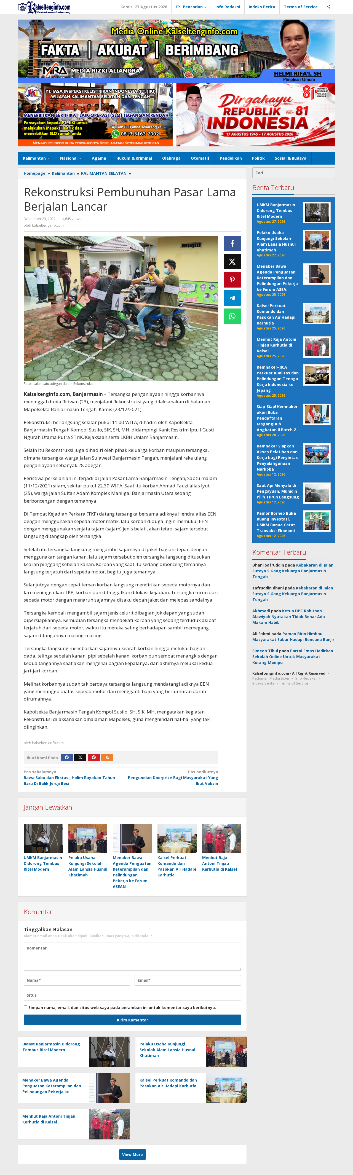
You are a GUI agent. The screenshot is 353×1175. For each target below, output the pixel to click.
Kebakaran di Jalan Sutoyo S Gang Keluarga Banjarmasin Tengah (292, 570)
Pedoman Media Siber (271, 678)
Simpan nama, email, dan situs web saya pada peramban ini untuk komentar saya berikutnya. (122, 1007)
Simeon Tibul (265, 650)
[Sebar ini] (232, 243)
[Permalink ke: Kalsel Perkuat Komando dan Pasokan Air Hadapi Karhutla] (177, 838)
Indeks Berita (263, 683)
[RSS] (107, 757)
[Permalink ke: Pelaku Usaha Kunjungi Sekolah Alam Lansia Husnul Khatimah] (88, 838)
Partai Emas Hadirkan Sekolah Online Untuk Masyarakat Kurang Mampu (292, 656)
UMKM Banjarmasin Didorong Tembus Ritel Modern (43, 863)
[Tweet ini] (232, 261)
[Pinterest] (94, 757)
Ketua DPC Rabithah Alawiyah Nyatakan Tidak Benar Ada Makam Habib (288, 616)
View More (132, 1154)
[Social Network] (328, 7)
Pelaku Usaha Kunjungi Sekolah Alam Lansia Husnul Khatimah (167, 1049)
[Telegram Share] (232, 298)
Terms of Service (294, 683)
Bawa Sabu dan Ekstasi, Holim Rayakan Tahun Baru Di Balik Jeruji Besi (69, 777)
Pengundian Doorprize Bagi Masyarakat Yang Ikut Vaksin (173, 777)
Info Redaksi (305, 678)
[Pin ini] (232, 280)
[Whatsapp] (232, 316)
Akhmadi (261, 610)
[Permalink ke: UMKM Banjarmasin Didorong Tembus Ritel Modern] (43, 838)
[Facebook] (67, 757)
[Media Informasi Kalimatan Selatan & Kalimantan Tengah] (44, 7)
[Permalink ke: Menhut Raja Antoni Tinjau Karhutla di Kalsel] (221, 838)
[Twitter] (80, 757)
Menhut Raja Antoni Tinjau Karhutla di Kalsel (219, 863)
